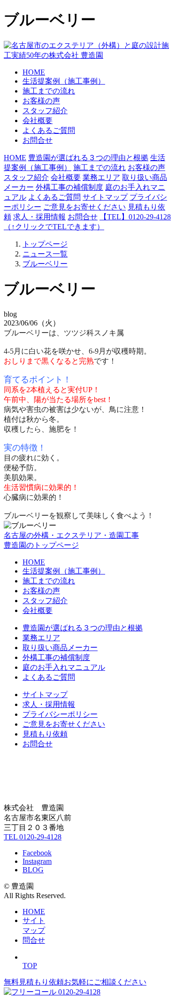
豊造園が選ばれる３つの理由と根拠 (88, 158)
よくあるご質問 (49, 130)
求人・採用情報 (39, 217)
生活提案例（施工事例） (64, 81)
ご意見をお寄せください (84, 207)
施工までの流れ (49, 91)
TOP (30, 966)
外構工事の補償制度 (69, 187)
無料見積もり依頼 (75, 982)
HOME (34, 72)
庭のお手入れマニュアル (64, 667)
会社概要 (38, 120)
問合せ (34, 940)
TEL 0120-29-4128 (32, 837)
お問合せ (38, 140)
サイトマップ (105, 197)
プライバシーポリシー (60, 714)
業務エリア (101, 177)
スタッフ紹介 (45, 111)
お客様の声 (41, 101)
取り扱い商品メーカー (60, 648)
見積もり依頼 (45, 734)
